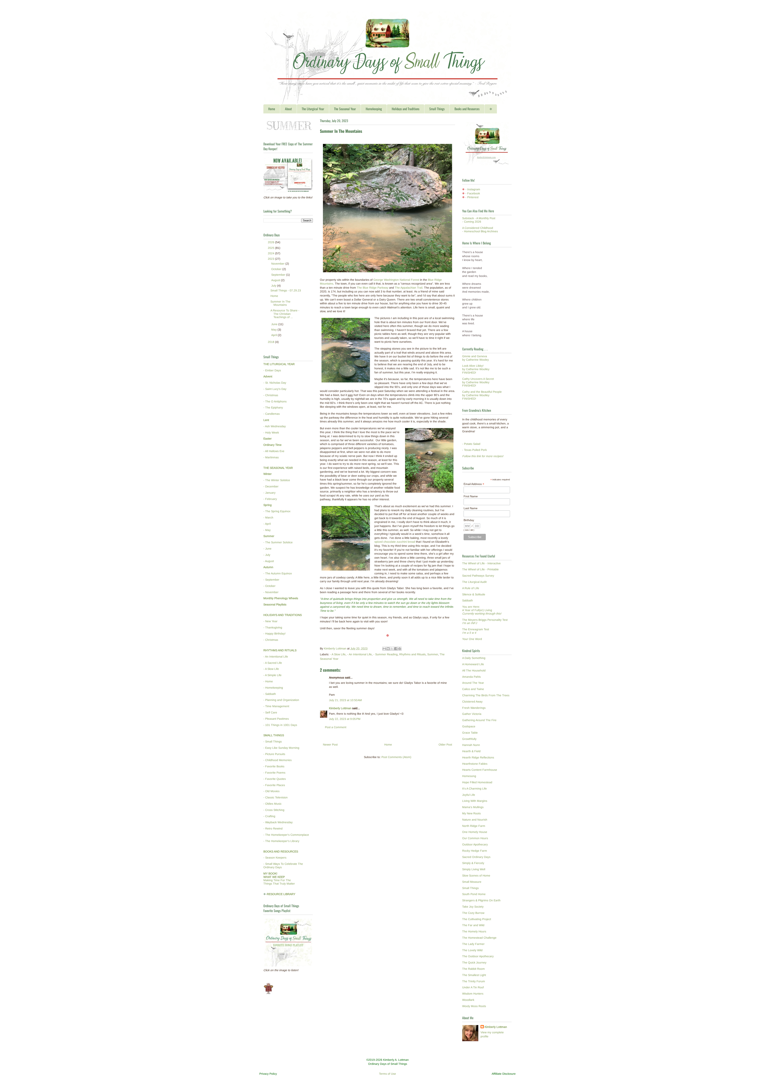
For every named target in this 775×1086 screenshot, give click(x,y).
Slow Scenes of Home (476, 875)
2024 (271, 253)
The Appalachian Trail (408, 287)
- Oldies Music (272, 803)
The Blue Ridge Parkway (372, 287)
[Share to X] (392, 649)
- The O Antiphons (275, 401)
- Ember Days (272, 370)
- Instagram (472, 189)
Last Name (471, 508)
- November (271, 592)
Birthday (469, 520)
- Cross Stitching (273, 810)
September (278, 274)
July (274, 285)
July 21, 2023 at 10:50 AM (345, 700)
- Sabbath (269, 693)
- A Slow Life (338, 654)
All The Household (474, 670)
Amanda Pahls (471, 676)
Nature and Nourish (474, 819)
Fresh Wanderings (474, 707)
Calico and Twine (473, 689)
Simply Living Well (473, 869)
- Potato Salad (471, 443)
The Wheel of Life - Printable (480, 569)
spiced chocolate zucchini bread (394, 541)
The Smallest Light (474, 975)
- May (267, 530)
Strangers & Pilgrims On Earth (481, 900)
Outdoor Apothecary (475, 844)
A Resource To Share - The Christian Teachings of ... (284, 314)
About (288, 108)
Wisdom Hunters (472, 993)
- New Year (270, 621)
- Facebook (472, 193)
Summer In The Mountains (280, 303)
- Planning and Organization (281, 700)
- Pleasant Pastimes (276, 718)
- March (268, 517)
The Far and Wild (473, 925)
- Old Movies (271, 791)
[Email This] (384, 649)
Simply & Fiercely (473, 863)
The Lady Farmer (473, 944)
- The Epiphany (273, 407)
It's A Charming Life (474, 788)
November (278, 263)
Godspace (468, 726)
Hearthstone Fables (474, 763)
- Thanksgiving (272, 627)
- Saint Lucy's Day (274, 389)
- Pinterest (472, 197)
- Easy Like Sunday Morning (281, 747)
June (274, 324)
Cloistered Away (472, 701)
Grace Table (470, 732)
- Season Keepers (274, 857)
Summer (432, 654)
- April (267, 523)
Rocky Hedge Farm (474, 850)
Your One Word (472, 639)
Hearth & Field (471, 751)
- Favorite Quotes (274, 778)
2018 (271, 341)
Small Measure (471, 881)
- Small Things (272, 741)
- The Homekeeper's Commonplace (286, 834)
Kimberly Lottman (340, 708)
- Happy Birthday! (274, 633)
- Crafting (269, 816)
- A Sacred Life (272, 662)
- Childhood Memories (277, 760)
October (276, 269)
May (274, 329)
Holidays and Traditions (405, 108)
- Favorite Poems (274, 772)
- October (269, 586)
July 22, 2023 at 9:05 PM (344, 719)
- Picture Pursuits (274, 754)
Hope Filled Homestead (477, 782)
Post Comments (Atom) (396, 757)
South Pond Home (474, 894)
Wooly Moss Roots (474, 1006)
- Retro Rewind (273, 828)
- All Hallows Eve (273, 451)
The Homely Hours (474, 931)
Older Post (445, 744)
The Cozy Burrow (473, 912)
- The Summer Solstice (278, 542)
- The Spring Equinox (276, 511)
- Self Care (270, 712)
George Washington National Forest (396, 279)
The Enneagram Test (475, 631)
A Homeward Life (473, 664)
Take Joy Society (473, 906)
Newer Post (330, 744)
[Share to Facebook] (396, 649)
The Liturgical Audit (474, 581)
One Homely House (474, 832)
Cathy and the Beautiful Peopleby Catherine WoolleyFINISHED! (482, 395)
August (276, 280)
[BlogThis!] (388, 649)
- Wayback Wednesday (278, 822)
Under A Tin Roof (473, 987)
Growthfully (469, 738)
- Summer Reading (385, 654)
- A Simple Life (272, 675)
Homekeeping (374, 108)
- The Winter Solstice (276, 480)
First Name (471, 496)
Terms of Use (387, 1073)
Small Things (437, 108)
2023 (271, 258)
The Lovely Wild (472, 950)
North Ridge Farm (473, 825)
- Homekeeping (273, 687)
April (274, 335)
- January (269, 492)
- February (270, 499)
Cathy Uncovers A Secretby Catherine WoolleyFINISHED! (478, 382)
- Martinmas (271, 457)
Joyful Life (468, 794)
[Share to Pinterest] (400, 649)
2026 (271, 242)
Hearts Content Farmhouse (479, 769)
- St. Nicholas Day (274, 382)
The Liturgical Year (313, 108)
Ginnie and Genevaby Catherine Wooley (475, 358)
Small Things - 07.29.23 (285, 290)
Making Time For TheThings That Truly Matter (279, 878)
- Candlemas (271, 413)
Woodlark (468, 999)
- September (271, 579)
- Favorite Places (274, 785)
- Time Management (276, 706)
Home (271, 108)
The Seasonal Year (345, 108)
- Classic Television (275, 797)
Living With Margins (474, 800)
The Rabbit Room (473, 968)
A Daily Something (473, 658)
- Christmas (270, 395)
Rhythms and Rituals (412, 654)
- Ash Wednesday (274, 426)
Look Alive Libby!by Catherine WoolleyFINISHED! (475, 369)
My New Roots (471, 813)
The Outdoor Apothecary (478, 956)
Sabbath (467, 600)
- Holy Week (271, 432)
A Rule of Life (470, 588)
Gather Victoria (471, 713)
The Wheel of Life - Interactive (481, 563)
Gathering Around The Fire (479, 720)
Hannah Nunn (471, 745)
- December (271, 486)
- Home (268, 681)
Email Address (474, 484)
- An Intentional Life (359, 654)
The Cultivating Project (476, 919)
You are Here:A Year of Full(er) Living (481, 610)
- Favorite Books (273, 766)
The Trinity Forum (473, 981)
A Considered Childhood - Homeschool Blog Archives (480, 229)
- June (267, 548)
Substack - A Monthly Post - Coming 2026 (478, 220)
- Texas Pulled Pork (474, 449)
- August (268, 561)
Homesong (469, 776)
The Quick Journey (474, 962)
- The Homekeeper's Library (281, 841)
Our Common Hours (475, 838)
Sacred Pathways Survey (478, 575)
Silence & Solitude (473, 594)
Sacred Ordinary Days (476, 857)
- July (266, 554)
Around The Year (473, 682)
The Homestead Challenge (479, 937)
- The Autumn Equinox (277, 573)
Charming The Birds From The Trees (485, 695)
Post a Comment (335, 727)
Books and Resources (467, 108)
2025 (271, 247)
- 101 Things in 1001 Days (280, 725)
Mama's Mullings (473, 807)
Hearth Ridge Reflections (478, 757)
